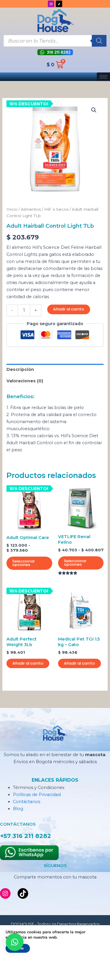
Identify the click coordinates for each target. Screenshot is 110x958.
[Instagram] (5, 893)
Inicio (11, 209)
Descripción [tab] (20, 369)
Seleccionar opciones (23, 563)
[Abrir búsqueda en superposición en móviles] (55, 41)
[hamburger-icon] (103, 76)
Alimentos (31, 209)
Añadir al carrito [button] (27, 663)
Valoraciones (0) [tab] (24, 380)
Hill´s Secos (56, 209)
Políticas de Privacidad (37, 794)
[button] (94, 110)
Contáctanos (26, 801)
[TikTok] (23, 893)
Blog (18, 808)
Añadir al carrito (68, 309)
